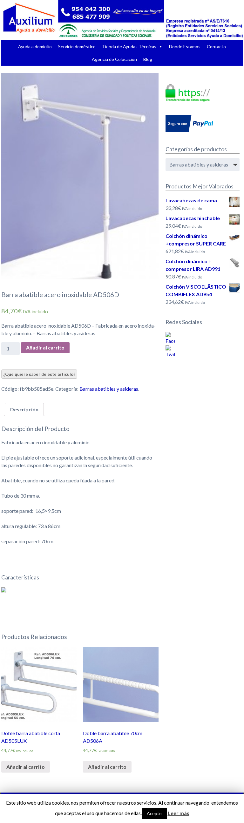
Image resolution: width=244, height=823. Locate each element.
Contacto (216, 46)
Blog (147, 59)
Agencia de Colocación (114, 59)
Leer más (178, 813)
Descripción (24, 409)
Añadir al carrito (45, 347)
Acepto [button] (154, 813)
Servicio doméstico (77, 46)
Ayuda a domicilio (35, 46)
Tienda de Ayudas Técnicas (129, 46)
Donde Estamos (184, 46)
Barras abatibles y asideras (108, 389)
